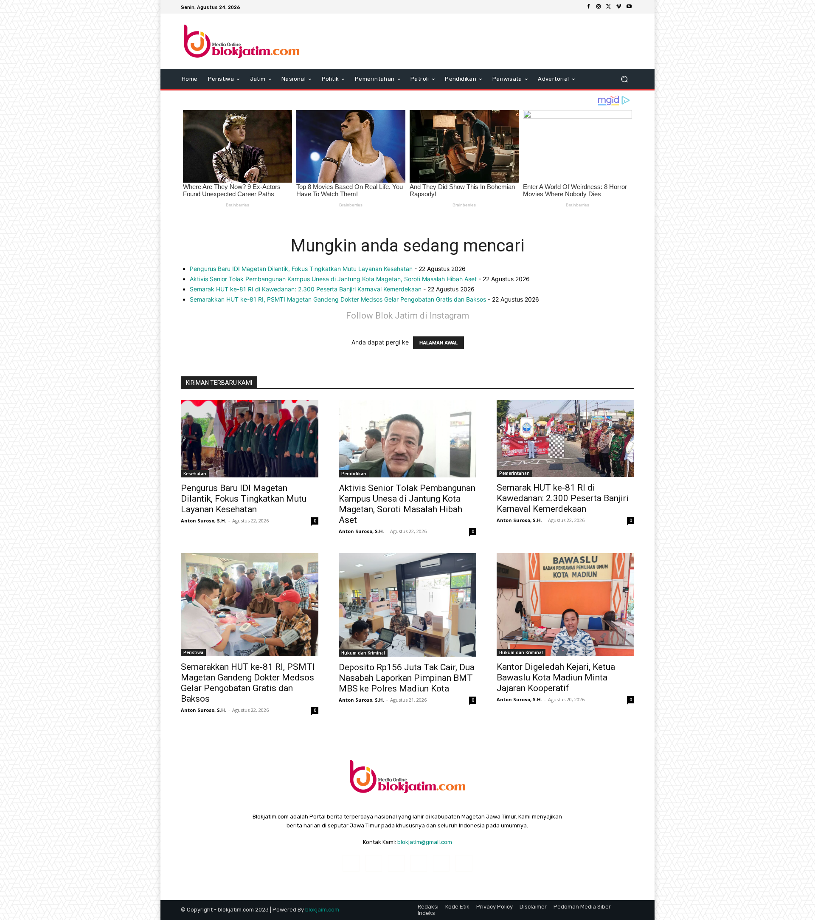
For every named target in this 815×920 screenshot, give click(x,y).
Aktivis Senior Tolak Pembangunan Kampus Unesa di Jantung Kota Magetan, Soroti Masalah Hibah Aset (333, 278)
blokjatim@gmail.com (424, 842)
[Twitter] (609, 7)
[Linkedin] (396, 863)
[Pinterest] (418, 863)
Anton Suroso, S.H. (203, 520)
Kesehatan (194, 474)
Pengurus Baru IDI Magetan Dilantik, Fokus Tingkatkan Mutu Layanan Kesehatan (301, 268)
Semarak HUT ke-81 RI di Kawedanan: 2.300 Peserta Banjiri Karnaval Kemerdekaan (306, 289)
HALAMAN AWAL (438, 343)
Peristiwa (193, 652)
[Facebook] (588, 7)
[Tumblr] (441, 863)
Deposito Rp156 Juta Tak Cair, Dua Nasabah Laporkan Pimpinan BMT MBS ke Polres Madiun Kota (407, 678)
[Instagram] (598, 7)
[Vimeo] (619, 7)
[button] (624, 79)
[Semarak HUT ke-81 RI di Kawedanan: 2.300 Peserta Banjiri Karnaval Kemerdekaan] (565, 438)
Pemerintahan (514, 473)
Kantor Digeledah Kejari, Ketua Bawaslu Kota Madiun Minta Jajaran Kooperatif (556, 677)
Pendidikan (353, 474)
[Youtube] (629, 7)
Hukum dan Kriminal (363, 653)
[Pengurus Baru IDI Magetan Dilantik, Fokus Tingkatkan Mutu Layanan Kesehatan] (249, 438)
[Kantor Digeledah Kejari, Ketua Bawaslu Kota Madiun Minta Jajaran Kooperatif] (565, 604)
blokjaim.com (322, 909)
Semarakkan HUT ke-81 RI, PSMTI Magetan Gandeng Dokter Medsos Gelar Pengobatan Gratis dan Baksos (338, 299)
